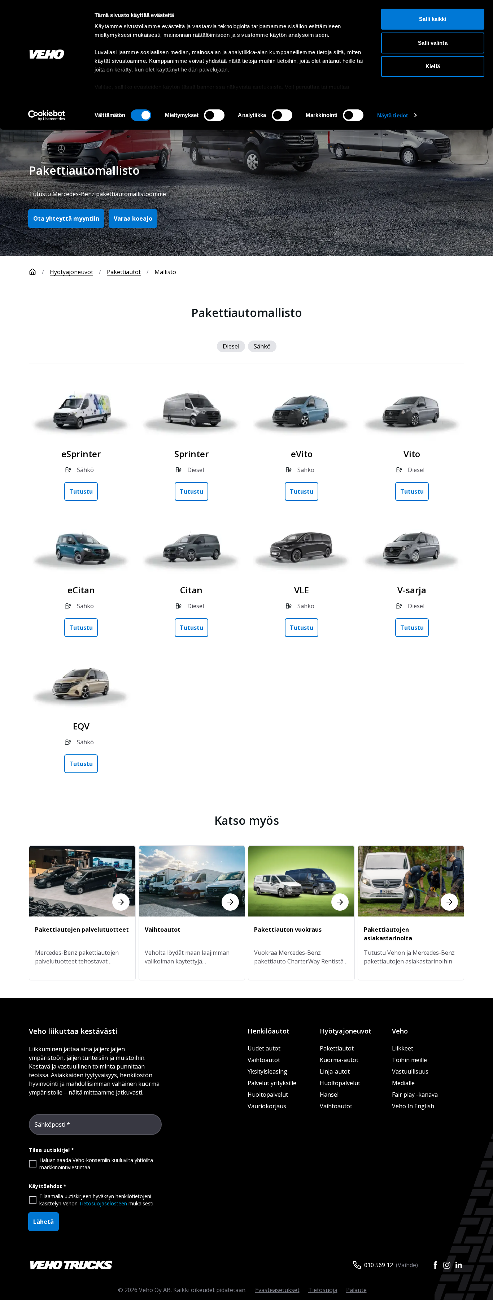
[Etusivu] (32, 272)
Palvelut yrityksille (272, 1083)
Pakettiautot (124, 272)
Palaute (356, 1290)
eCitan (81, 590)
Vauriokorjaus (267, 1106)
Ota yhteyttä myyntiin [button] (66, 218)
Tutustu (81, 491)
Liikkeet (402, 1048)
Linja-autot (335, 1071)
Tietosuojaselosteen (103, 1203)
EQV (81, 726)
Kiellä (433, 66)
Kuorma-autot (339, 1060)
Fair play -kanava (415, 1094)
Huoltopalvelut (268, 1094)
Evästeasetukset (277, 1290)
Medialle (403, 1083)
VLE (301, 590)
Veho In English (413, 1106)
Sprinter (191, 454)
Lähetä (43, 1222)
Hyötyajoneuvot (71, 272)
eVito (302, 454)
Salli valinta (432, 43)
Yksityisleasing (267, 1071)
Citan (191, 590)
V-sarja (411, 590)
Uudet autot (264, 1048)
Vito (411, 454)
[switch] (214, 115)
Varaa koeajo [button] (133, 218)
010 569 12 (378, 1265)
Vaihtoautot (264, 1060)
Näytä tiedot (392, 115)
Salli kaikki (432, 19)
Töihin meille (409, 1060)
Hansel (329, 1094)
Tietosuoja (322, 1290)
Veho (400, 1031)
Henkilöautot (268, 1031)
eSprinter (81, 454)
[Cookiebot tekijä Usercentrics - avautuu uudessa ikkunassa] (46, 115)
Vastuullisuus (410, 1071)
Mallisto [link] (165, 272)
